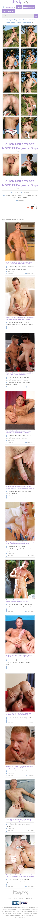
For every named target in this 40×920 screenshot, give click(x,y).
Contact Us (29, 898)
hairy (25, 717)
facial (18, 546)
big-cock (17, 266)
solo (25, 195)
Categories (9, 7)
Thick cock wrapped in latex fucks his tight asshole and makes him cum (18, 713)
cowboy (25, 197)
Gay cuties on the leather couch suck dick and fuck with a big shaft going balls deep (20, 875)
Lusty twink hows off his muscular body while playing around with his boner (19, 262)
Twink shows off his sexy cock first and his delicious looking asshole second (19, 820)
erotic (14, 197)
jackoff (11, 322)
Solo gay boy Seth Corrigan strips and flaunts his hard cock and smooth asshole (20, 487)
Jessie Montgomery (15, 382)
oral (21, 377)
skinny (19, 197)
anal (10, 377)
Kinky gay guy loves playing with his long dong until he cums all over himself (20, 542)
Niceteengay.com (8, 11)
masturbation (18, 322)
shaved (20, 195)
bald (30, 717)
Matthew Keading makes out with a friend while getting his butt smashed (19, 373)
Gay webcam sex (28, 7)
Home (9, 898)
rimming (26, 879)
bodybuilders (28, 604)
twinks (29, 195)
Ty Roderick (26, 382)
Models (19, 7)
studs (18, 269)
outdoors (14, 195)
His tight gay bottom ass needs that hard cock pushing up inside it (19, 767)
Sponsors (21, 898)
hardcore (16, 377)
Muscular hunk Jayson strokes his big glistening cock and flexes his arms (18, 431)
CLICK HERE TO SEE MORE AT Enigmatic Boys (20, 146)
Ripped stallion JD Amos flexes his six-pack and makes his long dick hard (19, 600)
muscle (24, 266)
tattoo (14, 380)
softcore (8, 195)
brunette (34, 195)
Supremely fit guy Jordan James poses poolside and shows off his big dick (19, 656)
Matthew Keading (11, 384)
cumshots (12, 546)
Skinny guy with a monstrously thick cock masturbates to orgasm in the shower (20, 318)
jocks (23, 435)
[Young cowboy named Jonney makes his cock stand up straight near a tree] (11, 36)
